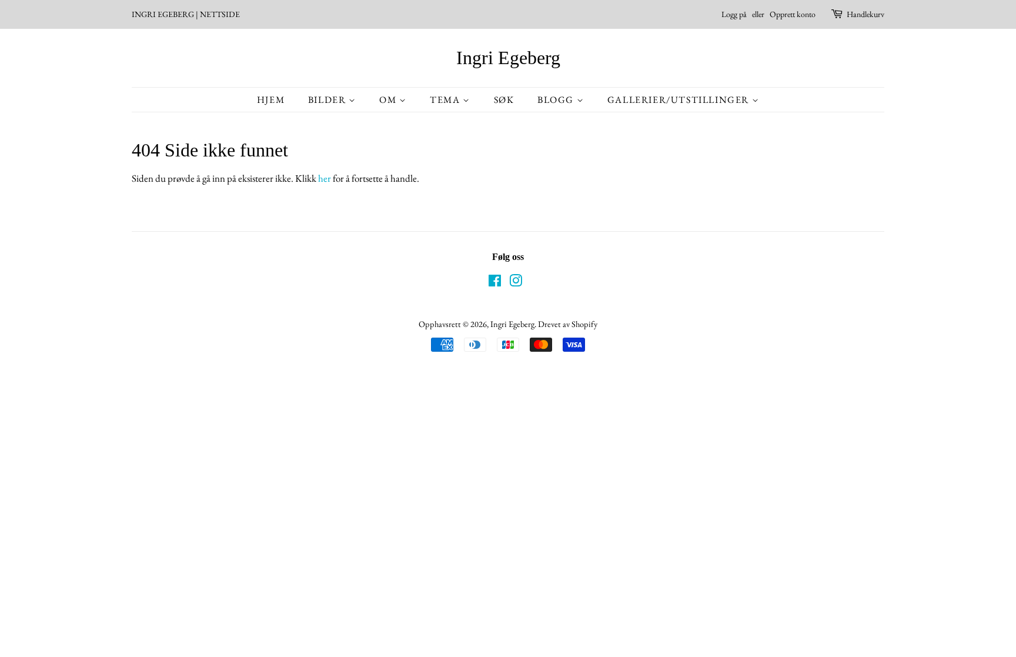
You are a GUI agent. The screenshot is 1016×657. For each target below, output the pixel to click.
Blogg (557, 100)
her (324, 178)
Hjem (271, 100)
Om (389, 100)
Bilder (328, 100)
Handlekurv (865, 14)
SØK (504, 100)
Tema (446, 100)
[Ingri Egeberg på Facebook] (495, 282)
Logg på (734, 14)
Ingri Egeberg (508, 57)
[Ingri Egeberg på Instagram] (515, 282)
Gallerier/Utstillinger (679, 100)
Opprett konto (793, 14)
